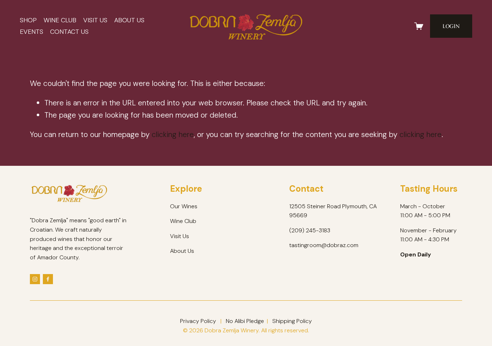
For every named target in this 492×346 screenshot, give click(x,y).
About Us (129, 20)
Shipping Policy (292, 321)
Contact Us (69, 32)
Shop (28, 20)
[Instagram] (35, 279)
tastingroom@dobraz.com (323, 245)
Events (31, 32)
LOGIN (451, 26)
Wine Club (60, 20)
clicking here (173, 134)
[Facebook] (48, 279)
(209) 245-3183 (309, 230)
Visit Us (95, 20)
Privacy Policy (198, 321)
